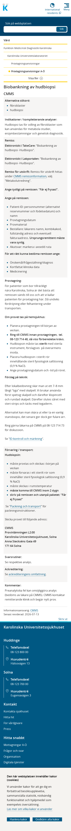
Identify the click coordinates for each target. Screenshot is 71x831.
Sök (62, 28)
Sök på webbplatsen (18, 23)
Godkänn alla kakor (47, 819)
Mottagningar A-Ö (15, 745)
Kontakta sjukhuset (16, 711)
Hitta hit (9, 717)
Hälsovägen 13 (20, 663)
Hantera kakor (18, 819)
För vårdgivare (13, 723)
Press (7, 729)
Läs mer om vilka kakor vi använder (29, 809)
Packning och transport (25, 506)
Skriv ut (62, 619)
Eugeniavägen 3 (21, 695)
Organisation (12, 756)
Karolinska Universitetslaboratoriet (27, 55)
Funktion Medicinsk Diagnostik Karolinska (28, 48)
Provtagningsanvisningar (25, 63)
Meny (67, 9)
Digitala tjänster (14, 762)
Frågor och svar (14, 751)
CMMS (34, 610)
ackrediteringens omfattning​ (27, 574)
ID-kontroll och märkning (26, 439)
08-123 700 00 (19, 684)
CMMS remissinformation (30, 176)
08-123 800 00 (19, 652)
